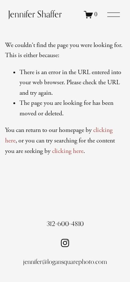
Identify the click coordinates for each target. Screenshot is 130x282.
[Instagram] (65, 243)
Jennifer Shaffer (35, 14)
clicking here (67, 151)
